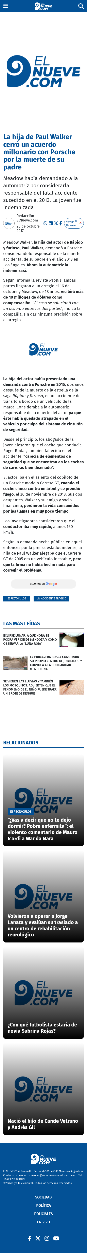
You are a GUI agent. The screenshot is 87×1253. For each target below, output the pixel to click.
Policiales (43, 1214)
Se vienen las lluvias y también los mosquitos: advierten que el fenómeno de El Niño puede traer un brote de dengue (30, 687)
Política (43, 1205)
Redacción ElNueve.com (27, 218)
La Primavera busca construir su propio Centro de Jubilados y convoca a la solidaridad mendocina (56, 663)
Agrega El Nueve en (71, 223)
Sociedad (43, 1197)
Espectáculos (16, 598)
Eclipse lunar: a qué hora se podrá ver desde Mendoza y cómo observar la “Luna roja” (30, 639)
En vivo (43, 1222)
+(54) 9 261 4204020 (14, 1179)
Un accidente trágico (51, 598)
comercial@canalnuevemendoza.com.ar (52, 1175)
